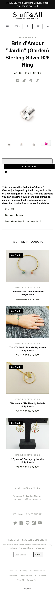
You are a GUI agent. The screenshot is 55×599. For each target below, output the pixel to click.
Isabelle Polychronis (27, 287)
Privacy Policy (32, 580)
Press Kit (20, 580)
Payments (13, 575)
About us (13, 570)
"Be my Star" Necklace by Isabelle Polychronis (27, 405)
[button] (7, 172)
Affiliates (42, 575)
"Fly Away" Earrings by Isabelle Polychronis (27, 461)
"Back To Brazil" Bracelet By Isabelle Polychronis (27, 349)
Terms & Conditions (28, 575)
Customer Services (37, 570)
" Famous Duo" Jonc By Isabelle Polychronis (27, 293)
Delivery (23, 570)
